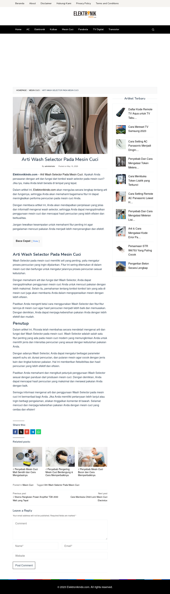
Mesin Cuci (28, 484)
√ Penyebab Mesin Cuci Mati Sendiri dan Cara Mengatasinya (25, 472)
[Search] (153, 29)
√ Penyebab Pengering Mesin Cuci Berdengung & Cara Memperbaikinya (59, 472)
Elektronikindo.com (44, 190)
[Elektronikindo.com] (85, 14)
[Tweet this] (21, 431)
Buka (35, 241)
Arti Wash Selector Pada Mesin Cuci (61, 174)
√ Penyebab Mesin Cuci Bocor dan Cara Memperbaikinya (90, 472)
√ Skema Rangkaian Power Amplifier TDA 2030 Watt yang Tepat (35, 497)
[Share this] (15, 431)
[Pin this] (26, 431)
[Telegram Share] (32, 431)
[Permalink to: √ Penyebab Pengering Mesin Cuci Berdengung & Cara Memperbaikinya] (60, 457)
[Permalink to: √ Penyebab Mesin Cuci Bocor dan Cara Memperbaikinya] (92, 457)
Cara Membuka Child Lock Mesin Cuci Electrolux (89, 497)
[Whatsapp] (38, 431)
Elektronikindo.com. (79, 587)
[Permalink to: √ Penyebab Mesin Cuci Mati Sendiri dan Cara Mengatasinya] (27, 457)
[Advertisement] (85, 62)
